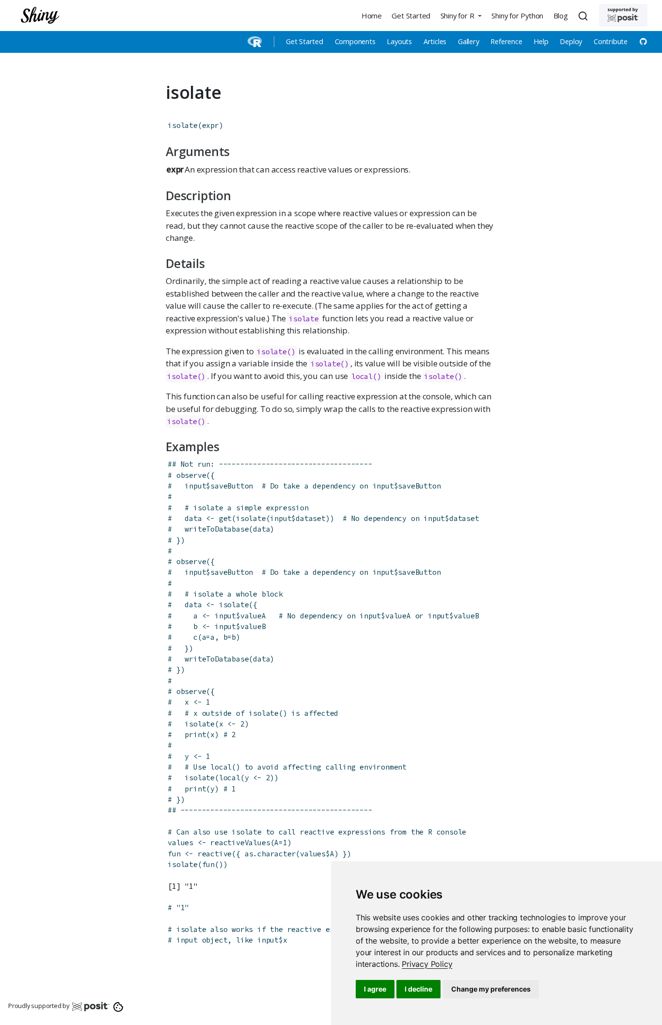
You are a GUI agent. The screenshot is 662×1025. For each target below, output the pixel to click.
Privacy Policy (427, 964)
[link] (427, 964)
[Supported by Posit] (623, 15)
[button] (461, 15)
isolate (183, 125)
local (362, 376)
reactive (215, 853)
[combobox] (584, 15)
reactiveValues (240, 842)
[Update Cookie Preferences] (118, 1006)
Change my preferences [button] (491, 989)
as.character (270, 853)
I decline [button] (418, 989)
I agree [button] (375, 989)
